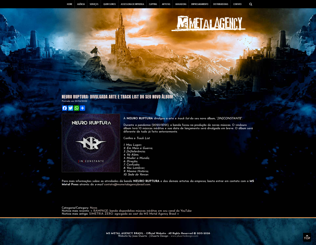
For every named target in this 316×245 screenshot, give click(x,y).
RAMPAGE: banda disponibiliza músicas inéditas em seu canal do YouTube (142, 211)
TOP (307, 238)
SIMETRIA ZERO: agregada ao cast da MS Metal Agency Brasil (132, 213)
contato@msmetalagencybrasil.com (127, 184)
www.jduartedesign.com (184, 236)
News (93, 208)
